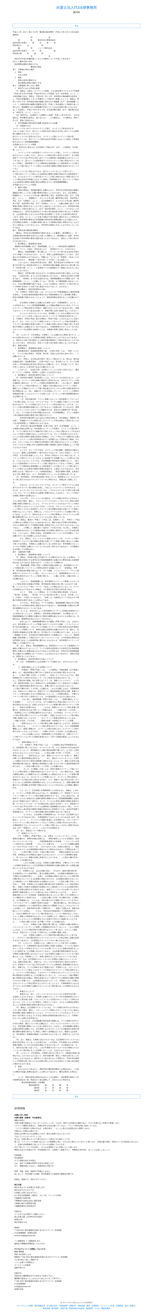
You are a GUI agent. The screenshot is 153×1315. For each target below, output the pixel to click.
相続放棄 (81, 1306)
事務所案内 (105, 1308)
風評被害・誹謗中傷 (59, 1308)
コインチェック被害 (25, 1306)
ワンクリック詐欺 (107, 1306)
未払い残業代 (130, 1306)
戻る (76, 26)
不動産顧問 (63, 1306)
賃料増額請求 (39, 1306)
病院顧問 (89, 1308)
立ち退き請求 (52, 1306)
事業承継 (46, 1308)
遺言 (88, 1306)
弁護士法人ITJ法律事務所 (76, 7)
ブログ (97, 1308)
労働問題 (119, 1306)
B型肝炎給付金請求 (76, 1308)
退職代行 (72, 1306)
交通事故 (95, 1306)
